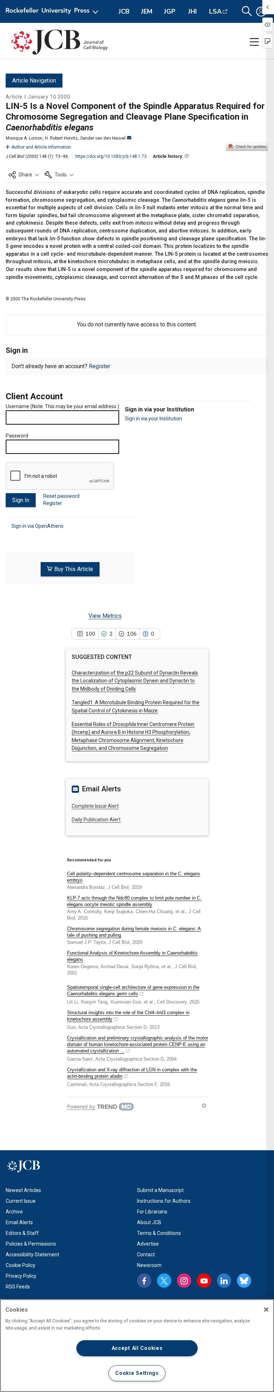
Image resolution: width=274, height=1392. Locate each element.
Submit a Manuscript (160, 1190)
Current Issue (21, 1201)
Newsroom (149, 1265)
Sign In (20, 500)
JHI (192, 11)
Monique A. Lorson (24, 138)
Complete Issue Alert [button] (95, 806)
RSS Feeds (18, 1287)
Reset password (61, 496)
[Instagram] (184, 1280)
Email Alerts (19, 1222)
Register (99, 366)
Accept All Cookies (137, 1348)
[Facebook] (144, 1280)
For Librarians (152, 1212)
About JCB (149, 1222)
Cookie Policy (20, 1265)
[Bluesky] (244, 1280)
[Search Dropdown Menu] (247, 11)
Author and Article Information (41, 147)
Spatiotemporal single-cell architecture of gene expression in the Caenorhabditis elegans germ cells (133, 990)
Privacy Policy (21, 1276)
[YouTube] (204, 1280)
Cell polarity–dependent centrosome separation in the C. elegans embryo (133, 877)
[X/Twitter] (164, 1280)
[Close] (266, 1309)
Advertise (148, 1244)
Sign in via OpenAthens (37, 526)
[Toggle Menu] (254, 42)
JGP (170, 11)
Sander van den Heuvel (103, 138)
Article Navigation (34, 80)
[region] (137, 1345)
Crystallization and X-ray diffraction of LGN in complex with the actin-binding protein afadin (132, 1073)
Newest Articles (23, 1190)
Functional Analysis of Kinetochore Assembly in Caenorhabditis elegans (132, 956)
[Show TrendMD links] (204, 1105)
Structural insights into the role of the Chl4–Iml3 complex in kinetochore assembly (128, 1016)
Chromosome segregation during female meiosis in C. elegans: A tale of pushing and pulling (134, 932)
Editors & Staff (22, 1233)
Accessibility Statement (32, 1254)
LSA (215, 11)
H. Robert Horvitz (61, 138)
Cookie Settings (137, 1373)
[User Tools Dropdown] (261, 11)
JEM (146, 11)
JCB (124, 11)
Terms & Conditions (159, 1233)
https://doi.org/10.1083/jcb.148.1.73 (111, 156)
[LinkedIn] (224, 1280)
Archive (14, 1212)
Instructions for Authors (164, 1201)
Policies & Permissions (31, 1244)
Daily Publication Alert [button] (96, 819)
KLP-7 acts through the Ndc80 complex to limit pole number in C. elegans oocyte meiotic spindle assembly (134, 901)
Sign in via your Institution (153, 418)
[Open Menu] (53, 11)
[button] (24, 174)
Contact (146, 1254)
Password (17, 435)
